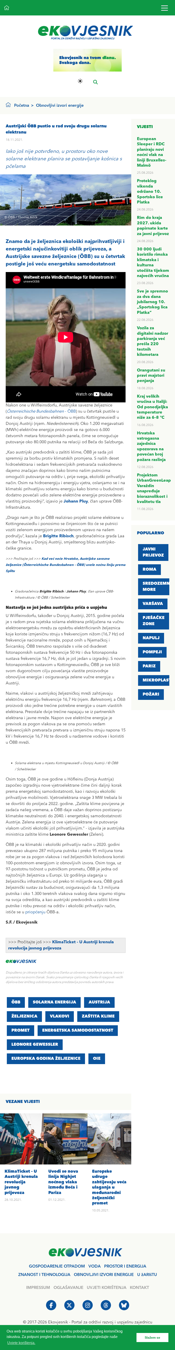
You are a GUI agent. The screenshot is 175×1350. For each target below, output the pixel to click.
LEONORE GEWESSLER (34, 1045)
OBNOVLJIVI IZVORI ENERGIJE (104, 1275)
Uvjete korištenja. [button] (21, 1343)
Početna (21, 106)
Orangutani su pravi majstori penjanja (151, 375)
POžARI (151, 694)
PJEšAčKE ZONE (154, 621)
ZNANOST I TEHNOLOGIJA (44, 1275)
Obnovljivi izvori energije (60, 106)
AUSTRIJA (99, 1002)
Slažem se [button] (152, 1337)
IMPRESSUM (38, 1288)
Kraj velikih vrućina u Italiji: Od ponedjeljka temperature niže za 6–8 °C (152, 407)
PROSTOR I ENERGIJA (125, 1266)
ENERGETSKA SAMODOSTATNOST (77, 1030)
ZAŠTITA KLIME (98, 1016)
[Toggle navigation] (164, 8)
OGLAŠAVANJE (68, 1288)
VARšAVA (153, 604)
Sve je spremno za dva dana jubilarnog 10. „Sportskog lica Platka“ (152, 302)
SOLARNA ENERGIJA (54, 1002)
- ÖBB (41, 411)
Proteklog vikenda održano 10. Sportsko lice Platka (150, 191)
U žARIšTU (147, 1275)
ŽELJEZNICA (24, 1016)
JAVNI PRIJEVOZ (153, 552)
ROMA (149, 569)
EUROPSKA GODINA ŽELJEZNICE (45, 1059)
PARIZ (149, 666)
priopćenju (35, 912)
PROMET (20, 1030)
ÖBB (15, 1002)
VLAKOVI (59, 1016)
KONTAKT (139, 1288)
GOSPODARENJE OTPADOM (57, 1266)
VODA (94, 1266)
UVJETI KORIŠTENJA (106, 1288)
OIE (96, 1059)
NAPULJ (151, 638)
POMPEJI (152, 652)
